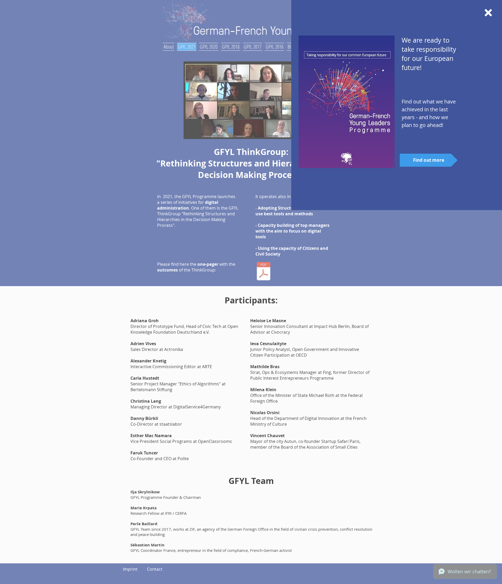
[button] (488, 12)
